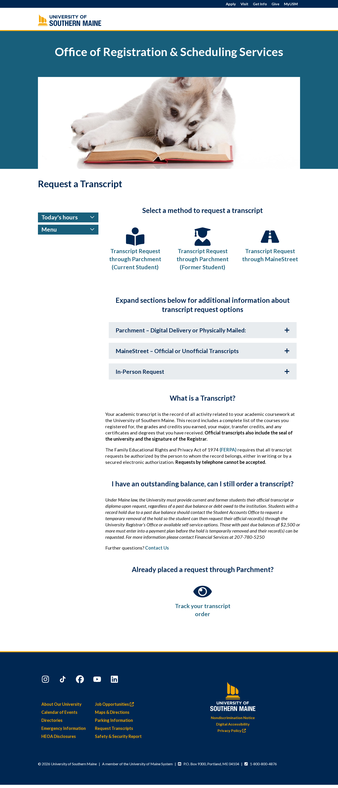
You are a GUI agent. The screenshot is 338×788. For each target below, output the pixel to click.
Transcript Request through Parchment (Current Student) (135, 258)
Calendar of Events (59, 712)
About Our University (61, 704)
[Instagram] (46, 680)
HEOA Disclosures (58, 736)
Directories (52, 720)
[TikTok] (63, 680)
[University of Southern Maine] (233, 695)
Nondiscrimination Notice (233, 717)
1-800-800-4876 (263, 764)
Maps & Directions (112, 712)
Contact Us (157, 547)
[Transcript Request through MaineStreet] (270, 236)
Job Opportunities (112, 704)
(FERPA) (228, 449)
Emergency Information (63, 728)
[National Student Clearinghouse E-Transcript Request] (135, 236)
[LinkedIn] (115, 680)
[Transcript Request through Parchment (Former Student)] (202, 236)
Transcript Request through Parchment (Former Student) (203, 258)
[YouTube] (97, 680)
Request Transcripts (114, 728)
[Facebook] (80, 680)
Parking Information (114, 720)
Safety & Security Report (118, 736)
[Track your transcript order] (202, 591)
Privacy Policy (230, 730)
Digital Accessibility (233, 724)
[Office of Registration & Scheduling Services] (79, 20)
